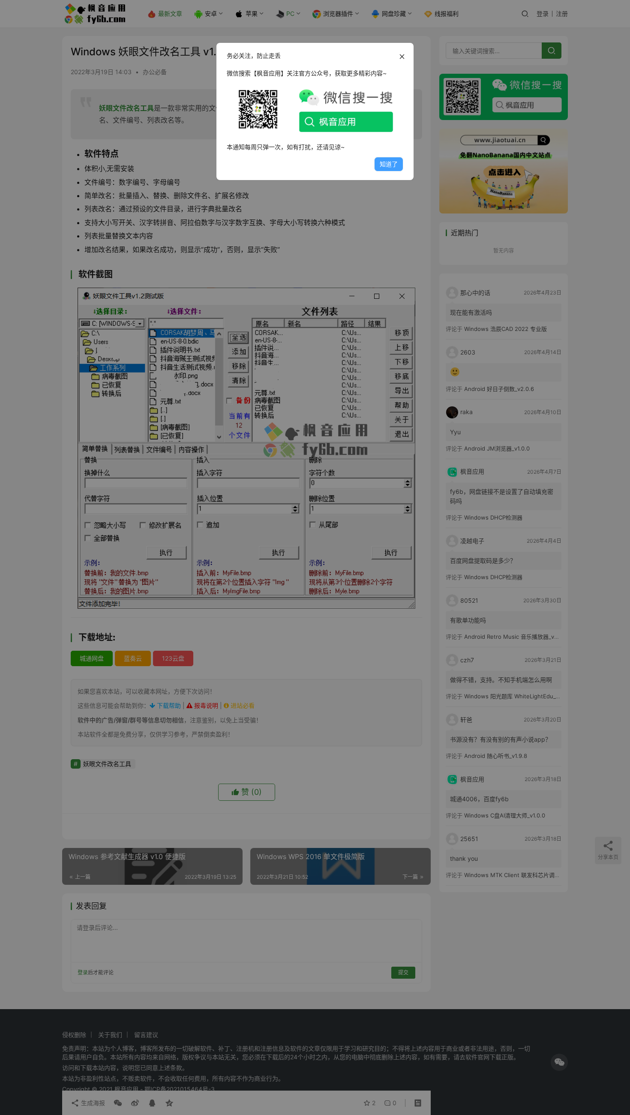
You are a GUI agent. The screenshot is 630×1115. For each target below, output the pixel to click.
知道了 (389, 164)
